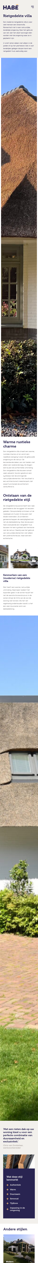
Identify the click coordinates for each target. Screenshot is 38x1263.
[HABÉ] (11, 7)
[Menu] (32, 6)
